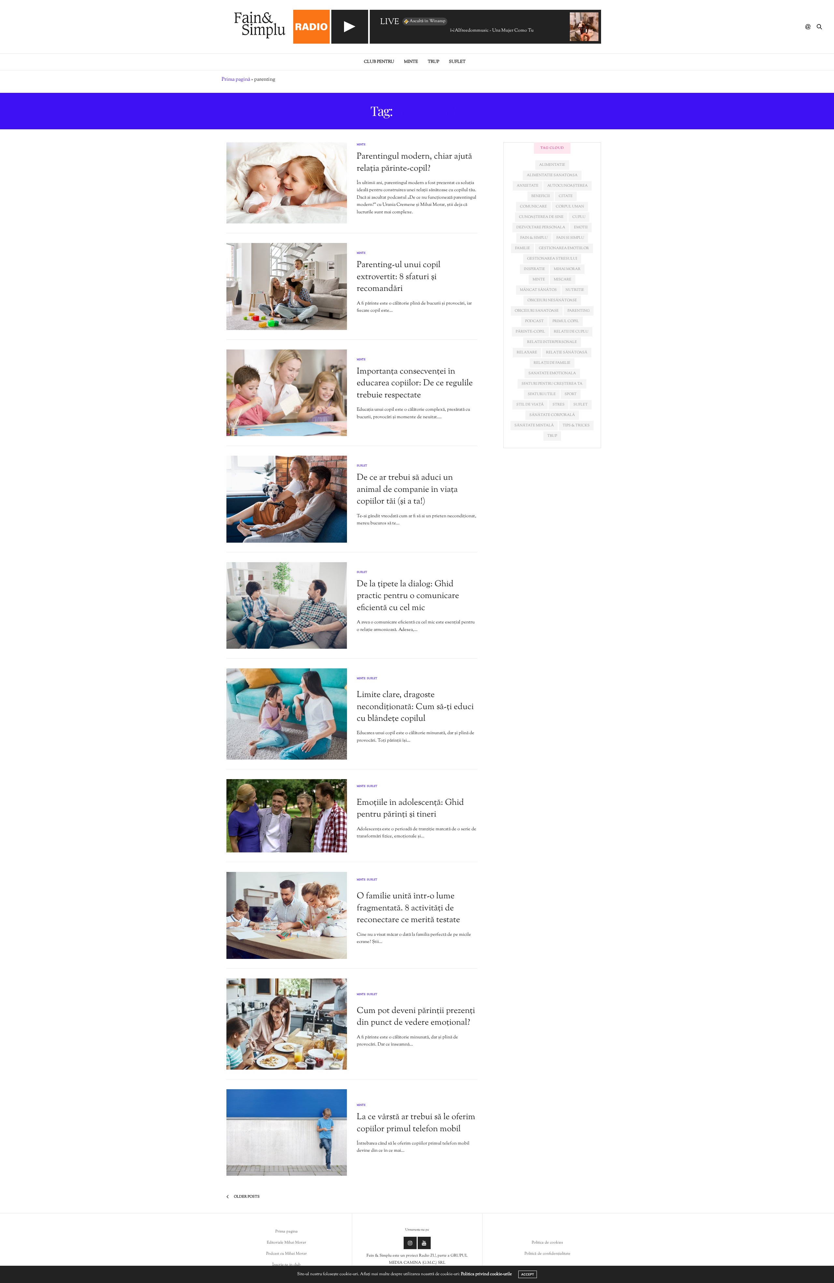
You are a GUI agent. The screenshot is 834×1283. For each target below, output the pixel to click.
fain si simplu (570, 237)
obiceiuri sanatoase (537, 310)
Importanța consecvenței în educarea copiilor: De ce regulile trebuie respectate (415, 383)
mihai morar (567, 269)
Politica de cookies (547, 1243)
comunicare (533, 206)
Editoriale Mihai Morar (286, 1243)
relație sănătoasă (566, 352)
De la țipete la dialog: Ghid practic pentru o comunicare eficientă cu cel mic (408, 596)
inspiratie (534, 269)
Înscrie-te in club (286, 1265)
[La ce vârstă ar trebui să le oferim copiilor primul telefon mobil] (286, 1132)
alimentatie (552, 164)
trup (552, 435)
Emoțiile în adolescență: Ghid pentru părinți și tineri (410, 808)
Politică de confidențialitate (547, 1254)
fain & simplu (534, 237)
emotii (581, 227)
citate (566, 196)
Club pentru (379, 62)
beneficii (540, 196)
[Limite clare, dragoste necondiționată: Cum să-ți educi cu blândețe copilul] (286, 714)
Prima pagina (286, 1231)
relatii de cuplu (571, 331)
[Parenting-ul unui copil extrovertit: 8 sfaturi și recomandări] (286, 286)
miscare (562, 279)
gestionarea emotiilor (564, 248)
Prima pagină (236, 79)
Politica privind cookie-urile (486, 1274)
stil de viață (530, 404)
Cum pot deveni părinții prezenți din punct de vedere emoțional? (416, 1017)
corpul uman (570, 206)
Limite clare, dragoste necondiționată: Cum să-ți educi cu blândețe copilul (415, 707)
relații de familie (552, 362)
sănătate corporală (552, 415)
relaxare (527, 352)
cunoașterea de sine (541, 217)
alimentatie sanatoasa (552, 175)
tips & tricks (576, 425)
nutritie (575, 289)
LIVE (389, 22)
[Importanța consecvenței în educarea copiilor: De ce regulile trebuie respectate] (286, 392)
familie (522, 248)
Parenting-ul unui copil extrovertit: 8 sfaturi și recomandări (398, 277)
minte (539, 279)
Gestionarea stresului (552, 258)
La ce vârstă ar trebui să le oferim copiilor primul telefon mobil (416, 1123)
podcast (534, 321)
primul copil (566, 321)
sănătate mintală (534, 425)
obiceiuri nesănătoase (552, 300)
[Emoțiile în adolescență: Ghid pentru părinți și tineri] (286, 815)
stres (559, 404)
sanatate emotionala (552, 373)
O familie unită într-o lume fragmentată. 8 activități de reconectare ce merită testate (408, 908)
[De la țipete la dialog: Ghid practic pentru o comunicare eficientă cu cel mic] (286, 605)
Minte (411, 62)
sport (571, 394)
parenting (579, 310)
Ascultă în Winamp (427, 21)
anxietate (528, 185)
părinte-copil (530, 331)
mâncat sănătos (538, 289)
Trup (433, 62)
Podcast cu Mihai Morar (286, 1254)
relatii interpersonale (552, 342)
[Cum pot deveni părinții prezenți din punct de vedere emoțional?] (286, 1024)
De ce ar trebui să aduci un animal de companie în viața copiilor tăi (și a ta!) (407, 489)
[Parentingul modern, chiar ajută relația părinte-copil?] (286, 182)
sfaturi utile (542, 394)
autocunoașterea (567, 185)
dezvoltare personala (540, 227)
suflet (580, 404)
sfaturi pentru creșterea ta (552, 383)
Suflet (457, 62)
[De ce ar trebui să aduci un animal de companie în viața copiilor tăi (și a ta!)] (286, 499)
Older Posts (246, 1196)
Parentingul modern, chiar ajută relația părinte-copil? (414, 162)
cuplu (578, 217)
